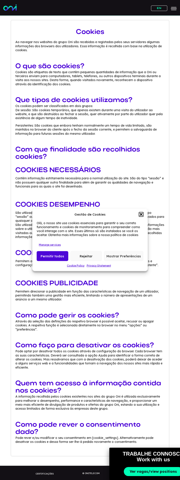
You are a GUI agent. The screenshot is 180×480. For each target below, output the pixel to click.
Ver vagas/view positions (153, 471)
